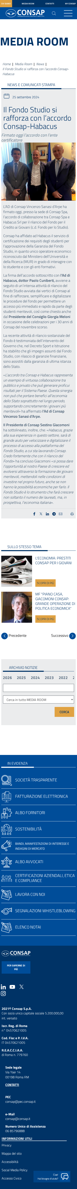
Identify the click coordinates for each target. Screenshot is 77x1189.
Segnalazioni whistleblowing (45, 910)
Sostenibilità (28, 829)
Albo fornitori (30, 812)
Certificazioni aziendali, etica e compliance (45, 878)
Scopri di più (45, 583)
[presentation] (13, 636)
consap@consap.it (17, 1118)
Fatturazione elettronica (41, 796)
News (40, 63)
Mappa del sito (12, 1153)
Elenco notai (28, 927)
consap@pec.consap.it (20, 1101)
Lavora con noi (30, 894)
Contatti (49, 3)
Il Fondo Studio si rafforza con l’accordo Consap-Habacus (35, 71)
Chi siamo (6, 3)
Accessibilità (10, 1161)
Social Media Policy (15, 1169)
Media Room (28, 3)
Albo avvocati (29, 861)
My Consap (70, 3)
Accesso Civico (11, 1178)
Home (6, 63)
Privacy (6, 1145)
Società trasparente (36, 780)
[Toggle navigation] (68, 13)
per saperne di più (16, 967)
